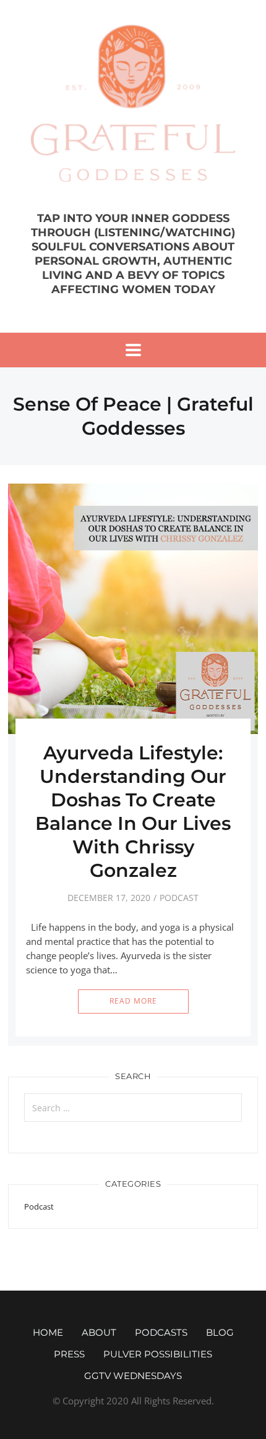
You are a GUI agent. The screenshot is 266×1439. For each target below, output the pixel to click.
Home (48, 1332)
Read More (133, 1001)
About (99, 1332)
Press (69, 1354)
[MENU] (133, 350)
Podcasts (161, 1332)
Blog (220, 1332)
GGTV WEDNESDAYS (133, 1375)
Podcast (179, 897)
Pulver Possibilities (157, 1354)
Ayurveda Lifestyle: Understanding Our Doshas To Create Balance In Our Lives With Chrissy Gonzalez (133, 811)
